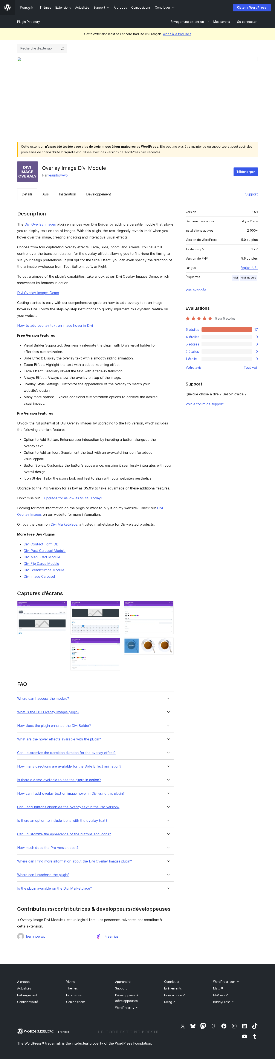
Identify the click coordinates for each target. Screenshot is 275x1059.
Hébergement (27, 995)
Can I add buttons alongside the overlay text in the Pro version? (68, 807)
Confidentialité (27, 1002)
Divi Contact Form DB (41, 544)
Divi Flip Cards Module (41, 563)
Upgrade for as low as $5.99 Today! (73, 498)
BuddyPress (223, 1002)
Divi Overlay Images (40, 224)
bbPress (221, 995)
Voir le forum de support (205, 404)
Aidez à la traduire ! (177, 34)
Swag (170, 1002)
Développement (98, 194)
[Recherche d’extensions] (62, 48)
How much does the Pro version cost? (47, 848)
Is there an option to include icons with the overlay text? (62, 821)
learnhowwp (58, 175)
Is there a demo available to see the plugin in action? (59, 780)
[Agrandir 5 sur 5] (168, 643)
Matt (218, 988)
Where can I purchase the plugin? (43, 875)
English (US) (249, 267)
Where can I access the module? (43, 699)
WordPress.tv (126, 1007)
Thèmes (72, 988)
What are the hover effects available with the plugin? (59, 739)
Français (64, 1031)
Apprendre (123, 981)
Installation (67, 194)
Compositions (76, 1002)
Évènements (173, 988)
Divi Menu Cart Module (42, 557)
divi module (248, 277)
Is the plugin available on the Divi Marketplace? (54, 888)
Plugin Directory (28, 21)
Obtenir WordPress (252, 7)
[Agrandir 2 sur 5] (114, 607)
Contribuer (171, 981)
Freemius (111, 936)
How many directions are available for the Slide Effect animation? (69, 766)
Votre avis (194, 367)
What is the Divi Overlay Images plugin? (48, 712)
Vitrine (70, 981)
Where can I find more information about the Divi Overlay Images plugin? (74, 861)
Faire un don (175, 995)
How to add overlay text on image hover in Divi (55, 325)
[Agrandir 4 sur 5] (168, 607)
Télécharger (245, 171)
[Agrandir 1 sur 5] (61, 607)
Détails (27, 194)
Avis (46, 194)
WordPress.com (226, 981)
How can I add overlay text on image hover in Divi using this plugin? (71, 793)
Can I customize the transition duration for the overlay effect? (66, 753)
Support (251, 194)
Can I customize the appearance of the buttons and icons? (64, 834)
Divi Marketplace (64, 524)
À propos (23, 981)
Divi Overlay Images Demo (38, 293)
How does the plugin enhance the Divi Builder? (54, 726)
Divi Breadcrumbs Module (44, 570)
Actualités (24, 988)
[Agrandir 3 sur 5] (114, 644)
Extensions (74, 995)
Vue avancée (196, 290)
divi (235, 277)
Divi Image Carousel (39, 576)
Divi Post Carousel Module (45, 550)
